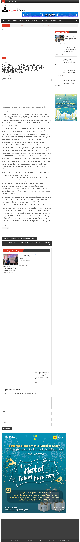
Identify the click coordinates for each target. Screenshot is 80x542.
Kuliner (27, 20)
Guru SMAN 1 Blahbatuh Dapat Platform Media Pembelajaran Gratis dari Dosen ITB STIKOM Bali (27, 243)
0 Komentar (20, 75)
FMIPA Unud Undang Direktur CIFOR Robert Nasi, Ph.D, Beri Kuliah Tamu (10, 268)
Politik (41, 20)
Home (8, 20)
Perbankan (34, 20)
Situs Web (4, 422)
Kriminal (21, 20)
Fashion (14, 20)
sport (46, 20)
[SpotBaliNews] (3, 21)
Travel (60, 20)
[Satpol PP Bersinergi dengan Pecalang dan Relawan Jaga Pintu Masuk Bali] (58, 60)
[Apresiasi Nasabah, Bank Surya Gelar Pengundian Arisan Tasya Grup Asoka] (59, 48)
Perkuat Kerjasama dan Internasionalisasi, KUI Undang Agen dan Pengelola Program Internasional (25, 258)
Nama (3, 411)
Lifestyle (3, 58)
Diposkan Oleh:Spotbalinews (9, 75)
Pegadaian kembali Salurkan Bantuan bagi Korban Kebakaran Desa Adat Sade (31, 25)
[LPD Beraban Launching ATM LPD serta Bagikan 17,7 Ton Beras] (58, 71)
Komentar (4, 396)
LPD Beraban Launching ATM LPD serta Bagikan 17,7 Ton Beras (69, 72)
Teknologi (53, 20)
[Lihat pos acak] (76, 21)
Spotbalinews (7, 274)
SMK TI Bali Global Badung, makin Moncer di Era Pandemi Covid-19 (20, 238)
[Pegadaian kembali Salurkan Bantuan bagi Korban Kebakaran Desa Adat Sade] (59, 37)
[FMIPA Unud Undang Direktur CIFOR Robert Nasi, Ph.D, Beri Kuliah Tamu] (10, 259)
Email (3, 417)
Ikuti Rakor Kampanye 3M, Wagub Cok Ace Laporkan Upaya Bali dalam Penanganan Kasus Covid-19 (42, 376)
